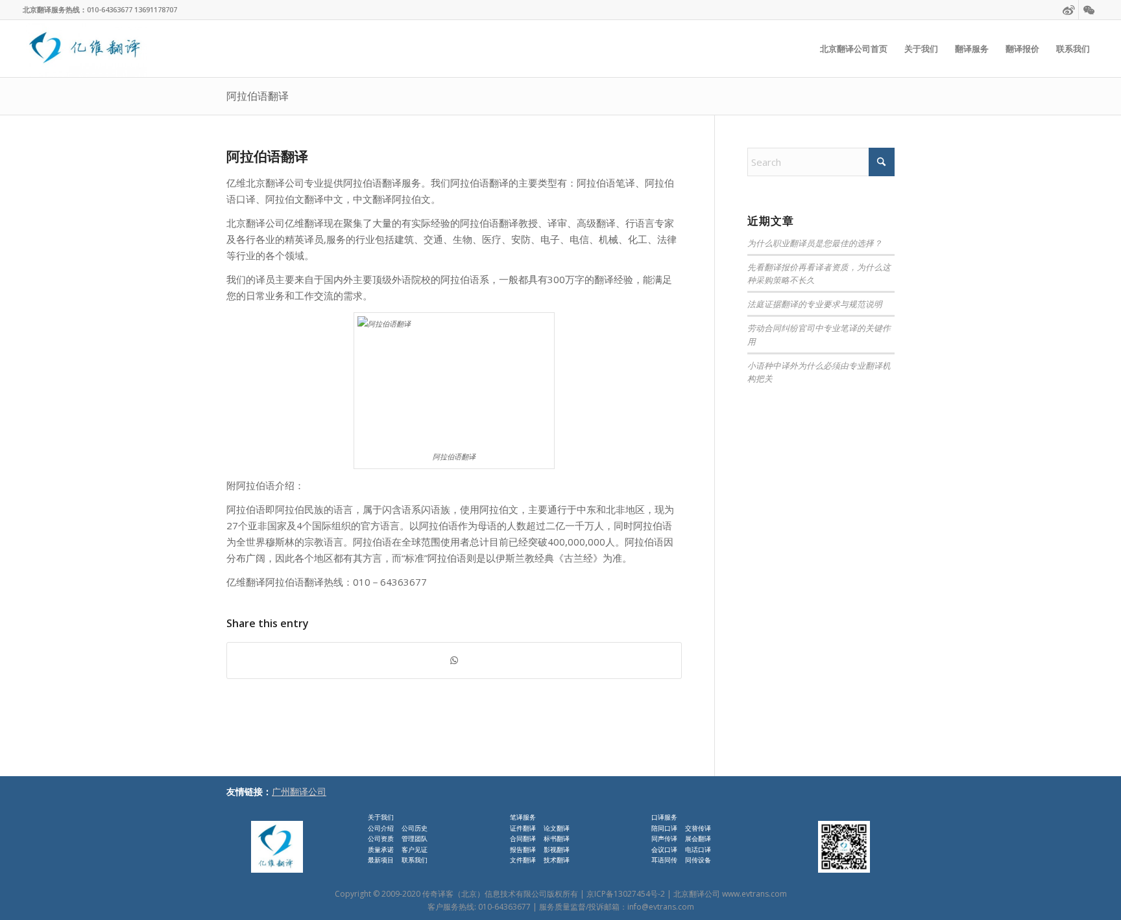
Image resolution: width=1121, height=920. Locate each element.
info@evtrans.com (660, 906)
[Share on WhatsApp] (454, 660)
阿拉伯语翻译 (257, 96)
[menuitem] (854, 48)
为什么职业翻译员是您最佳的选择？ (814, 242)
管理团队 (415, 838)
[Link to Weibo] (1068, 9)
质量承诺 (381, 849)
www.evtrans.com (754, 893)
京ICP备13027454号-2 (625, 893)
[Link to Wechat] (1088, 9)
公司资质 (381, 838)
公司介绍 (381, 828)
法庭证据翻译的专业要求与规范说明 (814, 303)
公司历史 (415, 828)
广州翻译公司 (299, 791)
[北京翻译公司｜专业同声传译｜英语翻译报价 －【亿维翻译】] (85, 48)
